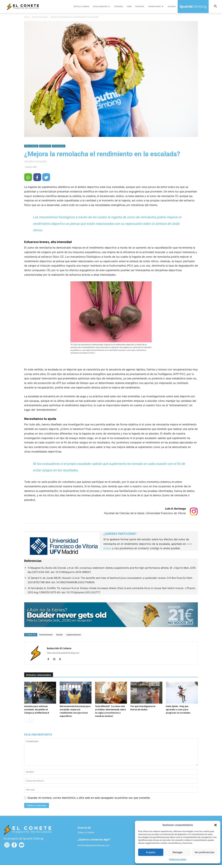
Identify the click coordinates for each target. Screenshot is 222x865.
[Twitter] (61, 659)
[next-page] (31, 721)
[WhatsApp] (28, 177)
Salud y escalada (100, 6)
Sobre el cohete (86, 832)
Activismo (172, 6)
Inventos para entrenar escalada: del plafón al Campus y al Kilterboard (36, 709)
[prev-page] (26, 721)
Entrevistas (118, 6)
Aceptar (151, 852)
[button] (215, 825)
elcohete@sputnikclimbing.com (94, 845)
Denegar (178, 852)
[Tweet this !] (46, 177)
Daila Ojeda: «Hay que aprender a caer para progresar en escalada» (178, 709)
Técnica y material (81, 6)
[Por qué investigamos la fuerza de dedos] (146, 693)
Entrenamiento (154, 6)
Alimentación (45, 146)
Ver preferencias (204, 852)
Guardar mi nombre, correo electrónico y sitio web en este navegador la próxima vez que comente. (89, 797)
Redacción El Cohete (59, 648)
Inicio (26, 17)
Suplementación (73, 634)
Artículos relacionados (38, 675)
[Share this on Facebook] (37, 177)
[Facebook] (49, 659)
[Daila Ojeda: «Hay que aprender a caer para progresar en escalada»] (182, 693)
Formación (139, 6)
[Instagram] (55, 659)
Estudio (59, 634)
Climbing (193, 6)
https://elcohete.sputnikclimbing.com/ (63, 653)
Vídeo (129, 6)
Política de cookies (177, 859)
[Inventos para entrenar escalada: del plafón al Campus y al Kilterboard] (40, 693)
